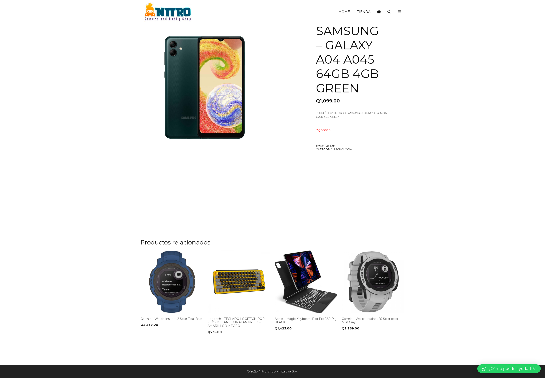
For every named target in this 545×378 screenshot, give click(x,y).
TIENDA (363, 12)
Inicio (320, 113)
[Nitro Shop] (168, 12)
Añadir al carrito (157, 341)
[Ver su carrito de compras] (379, 12)
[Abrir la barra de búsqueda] (389, 12)
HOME (344, 12)
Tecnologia (335, 113)
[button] (399, 12)
